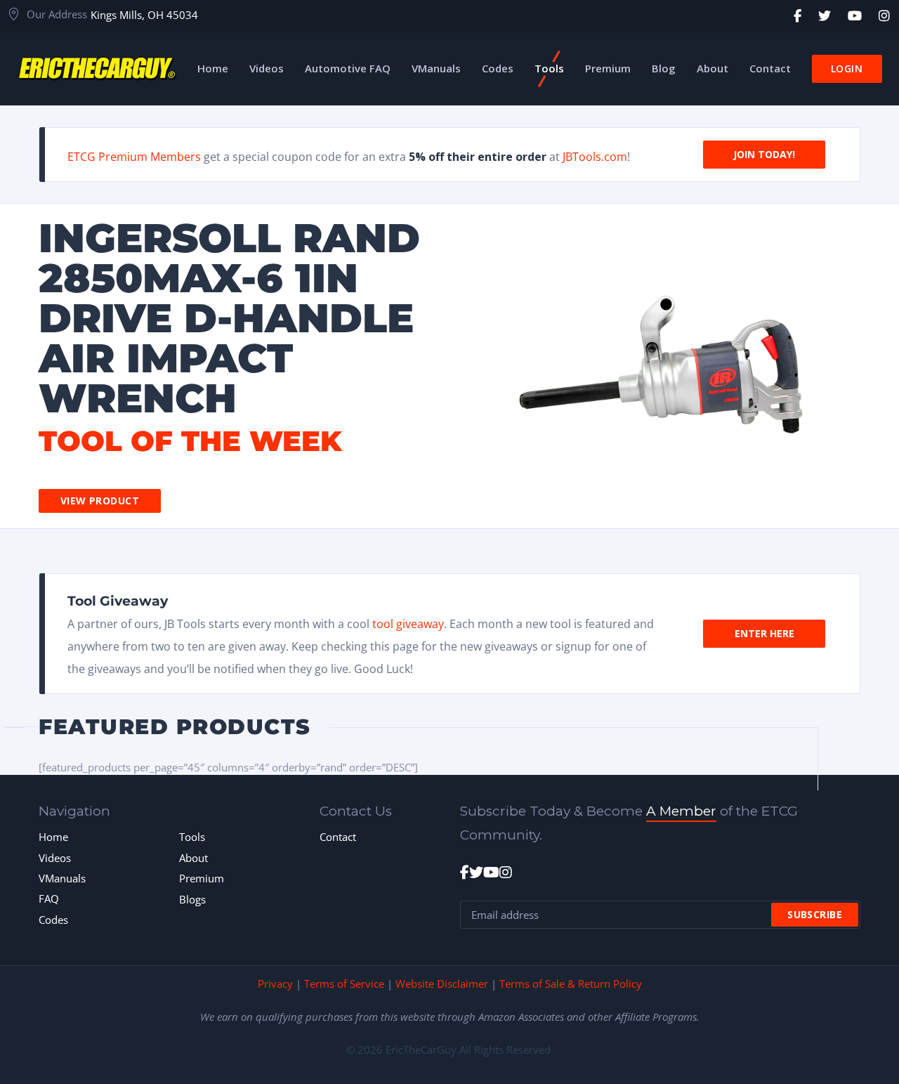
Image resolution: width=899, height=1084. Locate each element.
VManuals (62, 878)
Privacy (275, 984)
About (193, 858)
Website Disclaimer (441, 984)
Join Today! (764, 154)
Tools (192, 837)
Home (53, 837)
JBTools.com (595, 156)
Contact (338, 837)
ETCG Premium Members (134, 156)
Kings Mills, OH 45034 (144, 15)
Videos (55, 858)
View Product (99, 500)
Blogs (192, 899)
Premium (201, 878)
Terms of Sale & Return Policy (570, 984)
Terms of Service (344, 984)
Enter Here (764, 633)
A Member (681, 811)
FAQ (49, 899)
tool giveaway (408, 624)
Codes (53, 920)
